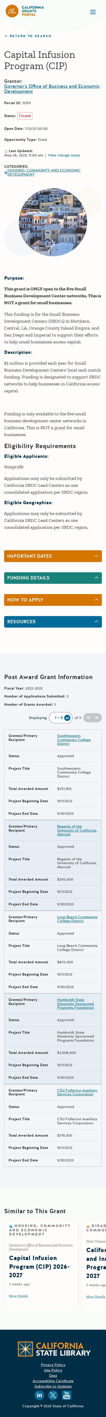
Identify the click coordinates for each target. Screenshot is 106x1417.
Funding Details (28, 578)
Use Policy (53, 1370)
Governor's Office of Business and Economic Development (52, 88)
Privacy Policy (53, 1364)
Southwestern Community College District (74, 740)
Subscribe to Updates (53, 1386)
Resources (21, 622)
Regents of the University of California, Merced (77, 830)
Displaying (38, 718)
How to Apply (25, 600)
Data (53, 1375)
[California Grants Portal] (25, 11)
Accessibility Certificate (53, 1381)
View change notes (64, 155)
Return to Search (30, 36)
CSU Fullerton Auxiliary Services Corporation (77, 1092)
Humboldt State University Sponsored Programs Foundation (75, 1004)
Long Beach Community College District (77, 919)
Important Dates (29, 556)
